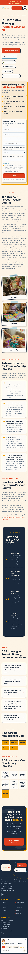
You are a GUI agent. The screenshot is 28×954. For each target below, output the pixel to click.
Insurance (19, 907)
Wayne (14, 748)
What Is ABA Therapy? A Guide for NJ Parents (14, 775)
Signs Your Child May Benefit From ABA (22, 784)
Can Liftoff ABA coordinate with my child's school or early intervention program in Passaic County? (12, 705)
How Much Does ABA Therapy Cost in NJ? (22, 775)
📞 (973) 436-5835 (9, 56)
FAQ (17, 905)
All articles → (5, 793)
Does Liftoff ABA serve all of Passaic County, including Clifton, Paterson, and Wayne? (13, 669)
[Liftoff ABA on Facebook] (2, 894)
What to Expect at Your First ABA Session (14, 784)
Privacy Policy (6, 163)
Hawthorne (14, 742)
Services (5, 907)
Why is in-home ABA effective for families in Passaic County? (11, 718)
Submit (14, 175)
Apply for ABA (17, 8)
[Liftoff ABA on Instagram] (6, 894)
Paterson (5, 748)
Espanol (22, 947)
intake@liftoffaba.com (7, 890)
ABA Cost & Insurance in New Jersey (5, 784)
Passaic (22, 742)
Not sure (9, 947)
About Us (5, 905)
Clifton (5, 742)
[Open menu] (25, 8)
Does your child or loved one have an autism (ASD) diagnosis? (14, 148)
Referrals (18, 910)
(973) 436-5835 (15, 3)
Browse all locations (5, 927)
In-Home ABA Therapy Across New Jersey (5, 775)
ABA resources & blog (6, 932)
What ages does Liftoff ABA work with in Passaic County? (12, 693)
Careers (5, 910)
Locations (10, 16)
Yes (4, 947)
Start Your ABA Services (11, 50)
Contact (18, 913)
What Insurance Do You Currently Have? (13, 156)
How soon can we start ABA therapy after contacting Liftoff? (12, 681)
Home (3, 16)
